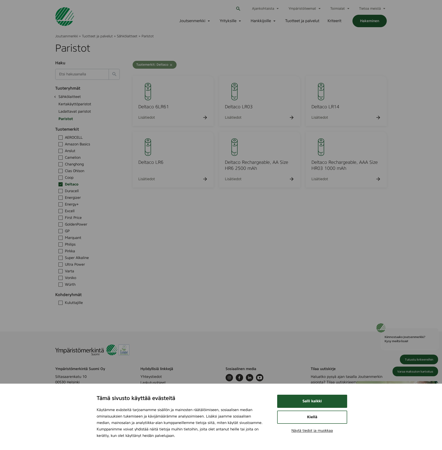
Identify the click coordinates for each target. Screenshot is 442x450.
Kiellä (312, 417)
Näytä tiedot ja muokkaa (312, 430)
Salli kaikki (312, 401)
